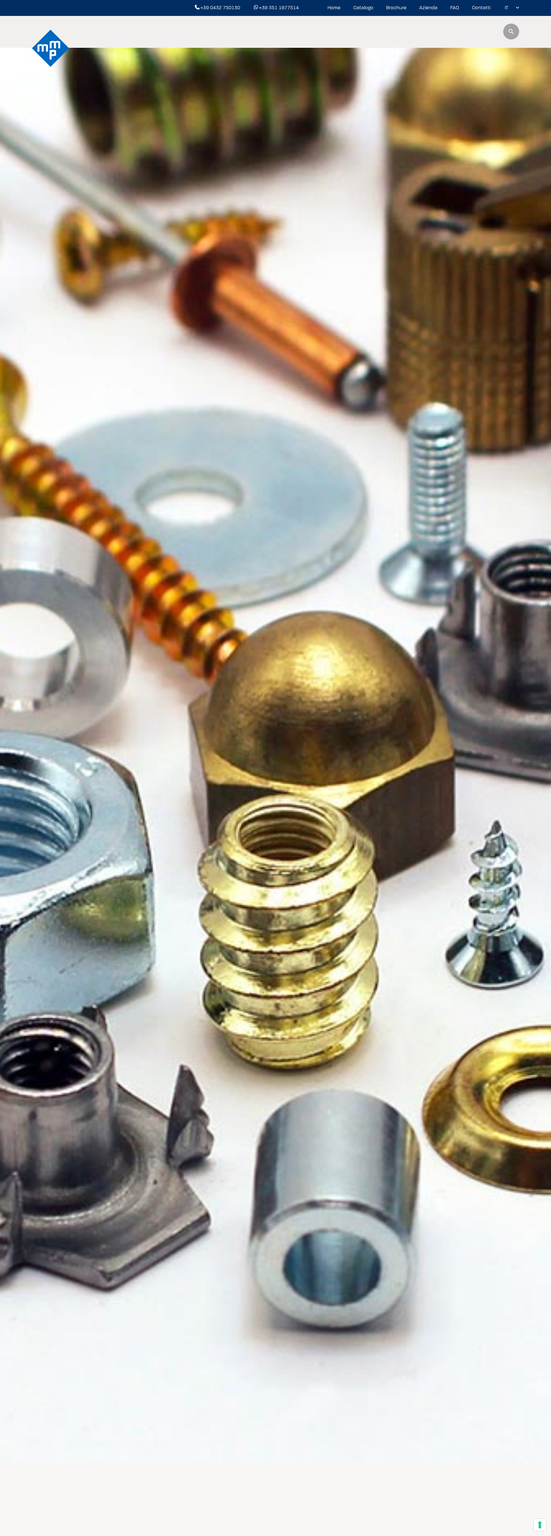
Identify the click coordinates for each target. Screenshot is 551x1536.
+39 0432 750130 (220, 8)
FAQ (454, 8)
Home (334, 8)
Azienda (428, 8)
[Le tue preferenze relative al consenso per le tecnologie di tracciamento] (540, 1525)
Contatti (481, 8)
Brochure (396, 8)
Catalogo (363, 8)
